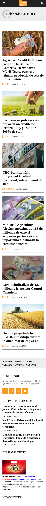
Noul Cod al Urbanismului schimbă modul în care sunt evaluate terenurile (22, 423)
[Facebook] (5, 391)
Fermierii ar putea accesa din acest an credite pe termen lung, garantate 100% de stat (20, 125)
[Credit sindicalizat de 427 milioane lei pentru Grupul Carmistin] (23, 268)
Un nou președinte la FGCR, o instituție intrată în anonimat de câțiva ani (21, 337)
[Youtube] (25, 391)
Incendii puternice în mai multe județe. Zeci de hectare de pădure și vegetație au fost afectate (21, 409)
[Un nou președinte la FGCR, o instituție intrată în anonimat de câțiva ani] (23, 316)
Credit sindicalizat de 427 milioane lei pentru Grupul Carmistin (22, 288)
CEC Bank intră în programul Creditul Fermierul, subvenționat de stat (22, 178)
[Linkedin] (18, 391)
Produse (8, 189)
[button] (4, 3)
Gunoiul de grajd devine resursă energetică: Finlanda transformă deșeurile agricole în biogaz (21, 438)
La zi (6, 84)
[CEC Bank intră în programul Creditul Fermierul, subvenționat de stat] (23, 155)
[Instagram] (11, 391)
